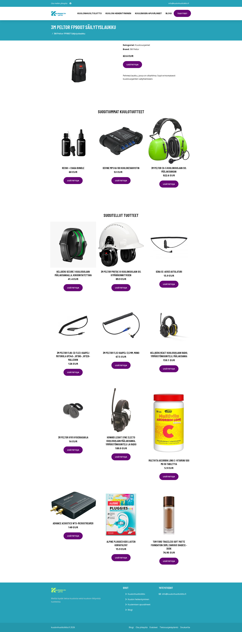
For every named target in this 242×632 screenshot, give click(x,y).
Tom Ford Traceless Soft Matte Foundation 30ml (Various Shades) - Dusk (169, 545)
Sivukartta (185, 627)
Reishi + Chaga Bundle (73, 168)
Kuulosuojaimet (142, 45)
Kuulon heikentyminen (118, 13)
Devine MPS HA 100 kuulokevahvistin (121, 168)
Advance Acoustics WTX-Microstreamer (73, 523)
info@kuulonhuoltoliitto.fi (179, 3)
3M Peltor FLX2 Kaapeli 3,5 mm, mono (121, 352)
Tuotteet (182, 13)
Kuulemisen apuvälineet (148, 13)
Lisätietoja (132, 64)
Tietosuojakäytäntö (169, 627)
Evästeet (153, 627)
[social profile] (70, 3)
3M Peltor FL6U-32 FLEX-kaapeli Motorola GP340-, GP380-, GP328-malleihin (73, 356)
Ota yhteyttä (141, 627)
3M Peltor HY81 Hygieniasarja (73, 437)
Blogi (169, 13)
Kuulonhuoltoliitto (89, 13)
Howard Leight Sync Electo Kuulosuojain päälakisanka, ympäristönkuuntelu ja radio (121, 441)
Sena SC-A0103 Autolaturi (169, 271)
